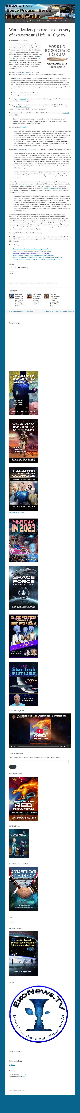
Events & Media (47, 21)
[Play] (12, 746)
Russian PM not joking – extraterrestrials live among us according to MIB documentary (37, 257)
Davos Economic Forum (41, 283)
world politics (23, 283)
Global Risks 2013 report (23, 107)
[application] (40, 730)
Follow (13, 767)
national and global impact (27, 149)
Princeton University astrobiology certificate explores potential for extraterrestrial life (36, 259)
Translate (22, 1077)
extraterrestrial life (52, 283)
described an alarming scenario (53, 188)
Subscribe (56, 21)
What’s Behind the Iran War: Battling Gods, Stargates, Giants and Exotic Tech (36, 299)
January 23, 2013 (23, 40)
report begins (26, 72)
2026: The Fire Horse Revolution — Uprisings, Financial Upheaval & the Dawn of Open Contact (55, 300)
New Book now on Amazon (16, 512)
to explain (23, 99)
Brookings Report (24, 184)
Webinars (32, 21)
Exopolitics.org (24, 21)
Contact (63, 21)
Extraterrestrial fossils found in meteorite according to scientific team (32, 249)
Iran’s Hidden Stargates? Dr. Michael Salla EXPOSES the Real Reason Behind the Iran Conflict (19, 300)
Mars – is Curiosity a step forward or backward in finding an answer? (32, 251)
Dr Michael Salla (13, 40)
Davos (32, 283)
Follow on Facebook (15, 1051)
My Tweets (12, 1065)
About (16, 21)
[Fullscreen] (68, 746)
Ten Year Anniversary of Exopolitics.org (21, 311)
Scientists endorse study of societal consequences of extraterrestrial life (33, 255)
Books (39, 21)
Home (10, 21)
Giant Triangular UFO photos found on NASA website (58, 311)
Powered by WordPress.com (17, 1090)
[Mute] (65, 746)
